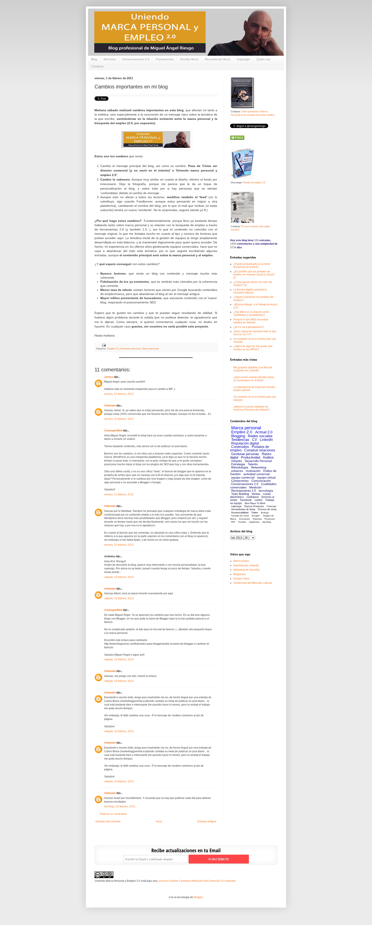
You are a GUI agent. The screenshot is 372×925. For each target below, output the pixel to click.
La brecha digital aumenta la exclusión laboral (250, 291)
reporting (266, 522)
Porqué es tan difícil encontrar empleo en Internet (250, 321)
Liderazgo (236, 506)
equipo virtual (266, 477)
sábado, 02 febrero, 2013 (119, 577)
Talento (253, 464)
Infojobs (236, 461)
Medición (255, 487)
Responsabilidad (239, 512)
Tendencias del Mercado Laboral (252, 582)
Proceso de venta (267, 509)
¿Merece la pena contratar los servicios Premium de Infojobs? (251, 408)
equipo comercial (242, 477)
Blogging (238, 436)
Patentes (257, 519)
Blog (94, 59)
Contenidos (240, 447)
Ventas (256, 494)
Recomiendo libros (217, 59)
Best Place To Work (255, 503)
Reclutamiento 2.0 (243, 490)
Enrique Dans (241, 578)
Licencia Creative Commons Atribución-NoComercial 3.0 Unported (197, 880)
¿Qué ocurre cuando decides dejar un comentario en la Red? (253, 379)
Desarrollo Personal (258, 461)
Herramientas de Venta (243, 509)
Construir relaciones (259, 450)
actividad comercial (256, 474)
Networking (258, 467)
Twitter (254, 512)
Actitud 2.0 (263, 432)
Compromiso (240, 480)
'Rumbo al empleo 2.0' (254, 182)
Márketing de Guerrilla (246, 569)
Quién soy (263, 59)
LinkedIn (266, 440)
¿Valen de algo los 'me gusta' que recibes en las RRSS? (253, 348)
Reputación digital (245, 443)
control (258, 500)
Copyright (243, 59)
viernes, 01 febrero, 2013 (118, 393)
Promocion (270, 519)
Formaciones (165, 59)
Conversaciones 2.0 (135, 59)
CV (254, 440)
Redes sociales (260, 436)
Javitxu (108, 376)
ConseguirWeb (113, 430)
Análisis (268, 457)
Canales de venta (240, 515)
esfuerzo (237, 471)
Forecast (271, 506)
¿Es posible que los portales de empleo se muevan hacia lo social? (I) (254, 274)
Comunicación (261, 480)
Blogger (198, 897)
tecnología (266, 490)
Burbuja (265, 512)
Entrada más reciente (108, 821)
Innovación (244, 519)
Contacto (97, 66)
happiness (254, 522)
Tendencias (240, 440)
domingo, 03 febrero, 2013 (119, 806)
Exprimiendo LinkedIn (246, 565)
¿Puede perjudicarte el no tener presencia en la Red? (251, 266)
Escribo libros (189, 59)
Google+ (256, 515)
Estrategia (238, 464)
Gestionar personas (130, 348)
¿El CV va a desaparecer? (248, 327)
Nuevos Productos (254, 506)
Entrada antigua (206, 821)
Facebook (246, 500)
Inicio (159, 821)
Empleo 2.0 (113, 348)
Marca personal (150, 348)
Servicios (110, 59)
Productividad (250, 457)
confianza (252, 497)
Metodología (239, 467)
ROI (233, 522)
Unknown (110, 405)
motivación (253, 471)
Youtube (242, 522)
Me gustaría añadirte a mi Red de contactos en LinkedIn (252, 369)
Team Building (240, 494)
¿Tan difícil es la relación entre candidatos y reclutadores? (251, 313)
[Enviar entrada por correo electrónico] (103, 345)
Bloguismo (239, 574)
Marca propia (241, 560)
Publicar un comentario (113, 813)
